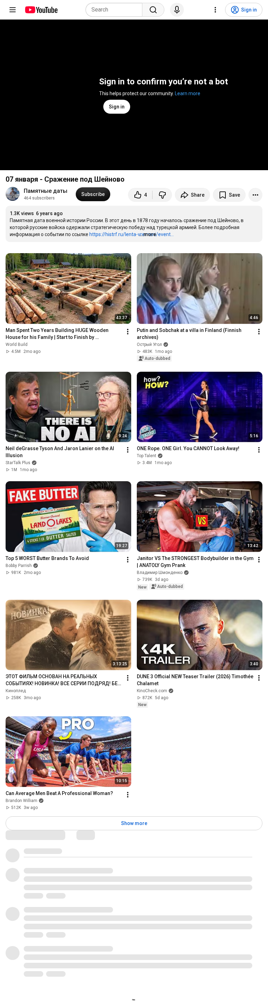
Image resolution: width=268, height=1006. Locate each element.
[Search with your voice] (177, 10)
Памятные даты (45, 191)
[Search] (153, 10)
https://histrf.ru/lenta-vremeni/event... (131, 234)
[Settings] (215, 10)
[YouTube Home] (41, 10)
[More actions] (255, 195)
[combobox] (116, 10)
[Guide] (12, 10)
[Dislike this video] (162, 195)
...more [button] (147, 234)
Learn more (187, 93)
